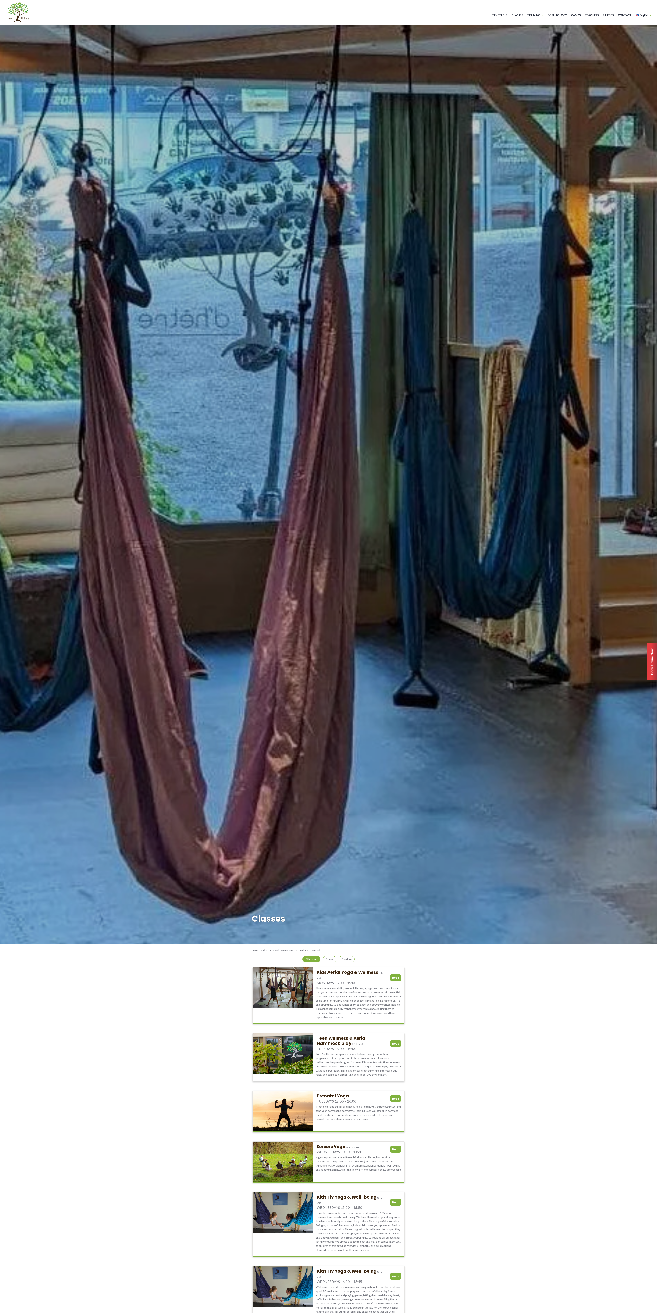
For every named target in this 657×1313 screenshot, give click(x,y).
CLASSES (517, 15)
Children (347, 959)
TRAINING (533, 15)
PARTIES (608, 15)
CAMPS (576, 15)
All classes (311, 959)
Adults (329, 959)
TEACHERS (592, 15)
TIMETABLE (499, 15)
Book (395, 977)
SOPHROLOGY (557, 15)
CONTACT (625, 15)
